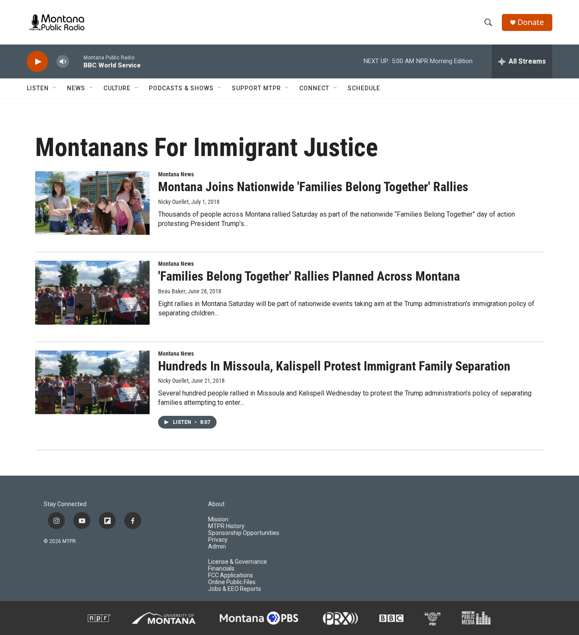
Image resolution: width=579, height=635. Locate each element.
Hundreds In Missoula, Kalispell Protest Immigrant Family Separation (334, 366)
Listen (38, 88)
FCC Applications (230, 575)
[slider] (76, 61)
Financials (221, 568)
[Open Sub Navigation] (55, 88)
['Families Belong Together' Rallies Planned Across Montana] (92, 292)
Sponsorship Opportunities (243, 533)
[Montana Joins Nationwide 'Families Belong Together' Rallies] (92, 203)
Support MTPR (256, 88)
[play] (37, 62)
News (76, 88)
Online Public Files (232, 582)
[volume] (63, 61)
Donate (531, 22)
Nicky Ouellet (173, 201)
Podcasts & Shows (181, 88)
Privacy (218, 540)
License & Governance (237, 562)
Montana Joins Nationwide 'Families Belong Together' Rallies (313, 186)
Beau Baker (171, 291)
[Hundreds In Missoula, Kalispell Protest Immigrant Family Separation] (92, 382)
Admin (217, 546)
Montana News (176, 174)
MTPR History (226, 526)
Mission (218, 519)
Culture (117, 88)
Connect (314, 88)
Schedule (364, 88)
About (216, 504)
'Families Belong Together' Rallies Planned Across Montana (309, 276)
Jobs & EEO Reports (234, 589)
